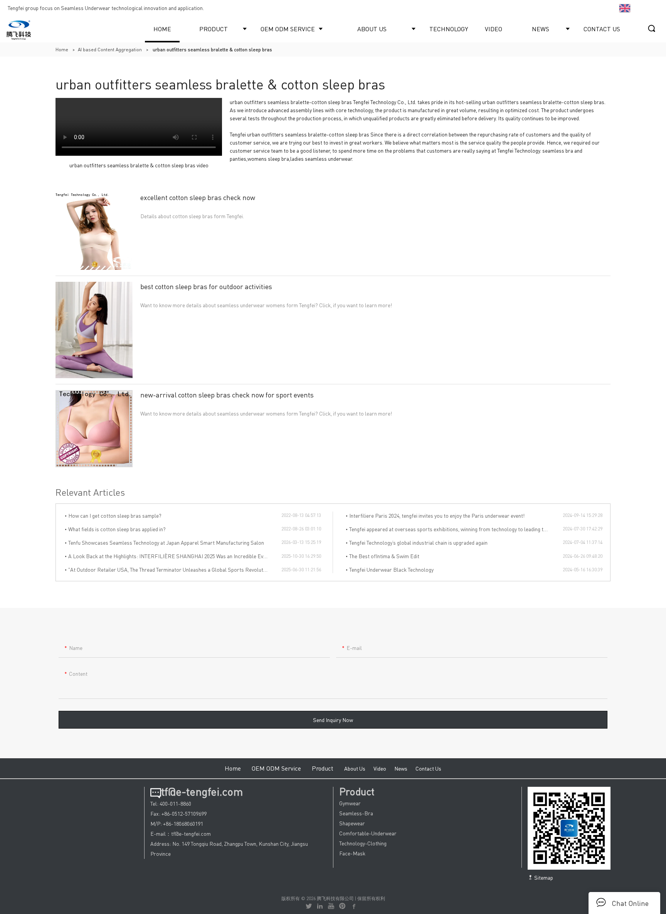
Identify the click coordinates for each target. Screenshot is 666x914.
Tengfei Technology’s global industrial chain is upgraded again (418, 542)
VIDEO (493, 29)
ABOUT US (372, 29)
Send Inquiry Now (333, 719)
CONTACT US (602, 29)
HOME (162, 29)
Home (62, 49)
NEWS (540, 29)
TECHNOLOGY (448, 29)
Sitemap (543, 877)
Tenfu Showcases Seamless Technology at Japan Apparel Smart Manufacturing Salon (166, 542)
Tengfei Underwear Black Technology (391, 569)
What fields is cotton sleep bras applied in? (117, 528)
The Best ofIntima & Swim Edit (384, 555)
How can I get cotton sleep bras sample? (114, 515)
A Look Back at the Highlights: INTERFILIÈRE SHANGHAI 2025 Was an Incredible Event (169, 555)
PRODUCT (213, 29)
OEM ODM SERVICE (288, 29)
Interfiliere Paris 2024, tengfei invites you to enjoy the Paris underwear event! (437, 515)
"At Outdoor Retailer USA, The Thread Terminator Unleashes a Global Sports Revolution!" (171, 569)
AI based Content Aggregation (110, 49)
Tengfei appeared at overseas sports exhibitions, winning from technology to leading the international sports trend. (456, 528)
